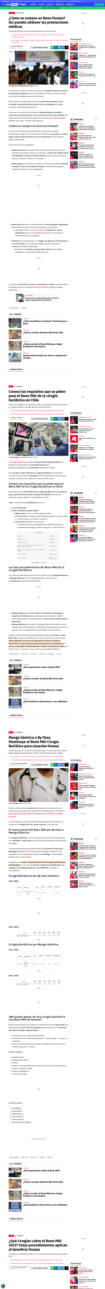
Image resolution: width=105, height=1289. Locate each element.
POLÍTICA (41, 4)
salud (53, 118)
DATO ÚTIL (50, 4)
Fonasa (36, 91)
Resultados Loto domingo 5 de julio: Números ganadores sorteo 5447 (38, 760)
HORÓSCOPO (70, 4)
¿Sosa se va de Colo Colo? (16, 1)
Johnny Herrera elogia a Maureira (32, 1)
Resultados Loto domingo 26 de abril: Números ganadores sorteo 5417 (38, 414)
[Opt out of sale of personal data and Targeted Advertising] (3, 1286)
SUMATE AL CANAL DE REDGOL (51, 8)
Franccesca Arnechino (19, 763)
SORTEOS (33, 4)
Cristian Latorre (17, 417)
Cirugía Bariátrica (18, 462)
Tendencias (21, 13)
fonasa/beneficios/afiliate (37, 287)
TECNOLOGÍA (59, 4)
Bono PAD (24, 654)
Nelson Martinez (17, 46)
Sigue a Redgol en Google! (40, 47)
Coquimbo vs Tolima (61, 1)
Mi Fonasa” (20, 227)
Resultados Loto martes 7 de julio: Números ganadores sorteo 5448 (37, 756)
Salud (58, 654)
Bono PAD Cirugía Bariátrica (21, 814)
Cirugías (33, 654)
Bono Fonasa (14, 308)
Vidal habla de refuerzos (48, 1)
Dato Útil (42, 654)
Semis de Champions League (74, 1)
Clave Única (39, 230)
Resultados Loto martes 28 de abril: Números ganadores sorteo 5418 (37, 411)
